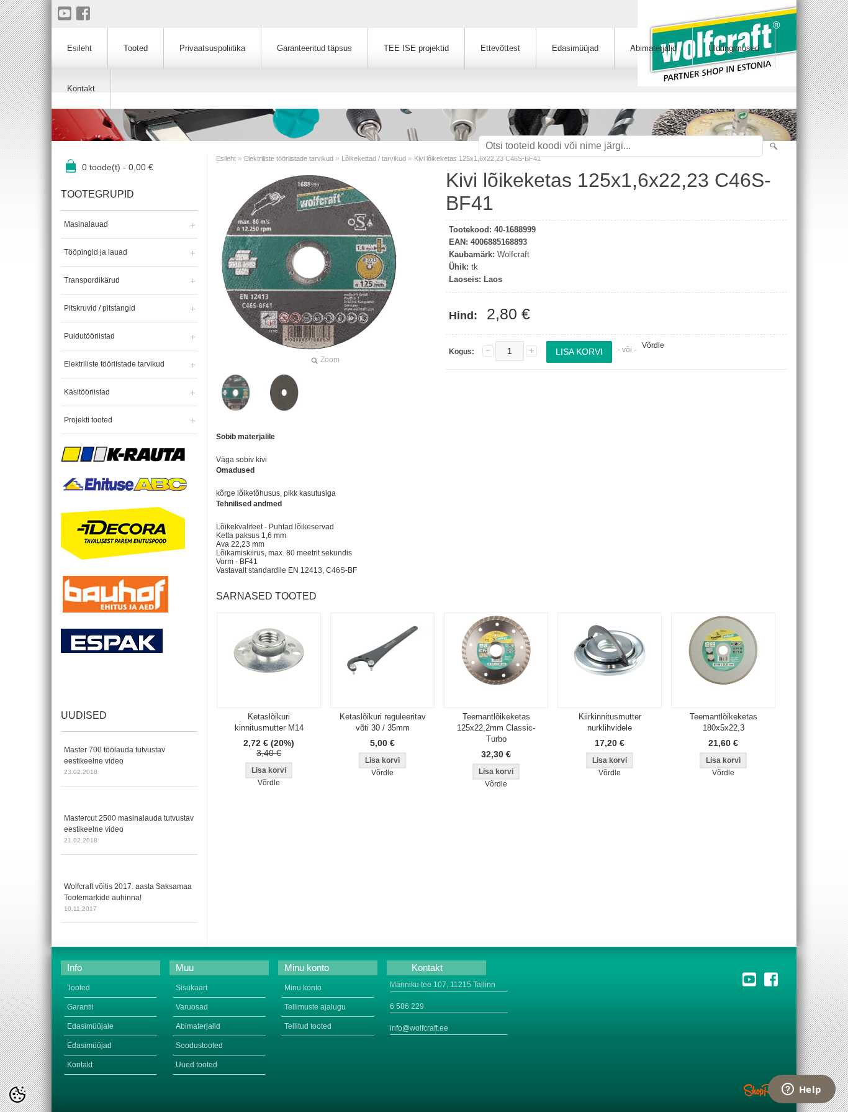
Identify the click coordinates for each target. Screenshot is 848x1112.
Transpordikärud (92, 280)
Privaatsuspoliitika (212, 48)
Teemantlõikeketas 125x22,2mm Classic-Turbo (496, 728)
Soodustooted (199, 1045)
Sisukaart (191, 987)
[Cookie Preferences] (17, 1094)
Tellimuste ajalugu (315, 1007)
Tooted (136, 48)
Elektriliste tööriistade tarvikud (114, 364)
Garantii (80, 1007)
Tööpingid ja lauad (95, 252)
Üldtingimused (733, 48)
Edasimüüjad (575, 48)
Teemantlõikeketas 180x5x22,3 (723, 722)
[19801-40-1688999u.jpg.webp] (236, 392)
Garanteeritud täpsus (314, 48)
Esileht (226, 158)
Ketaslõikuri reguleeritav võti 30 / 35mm (383, 722)
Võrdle (653, 345)
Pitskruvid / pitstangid (99, 308)
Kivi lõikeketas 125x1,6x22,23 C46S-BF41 (477, 158)
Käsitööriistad (87, 392)
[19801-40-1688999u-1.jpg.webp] (284, 392)
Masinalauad (86, 224)
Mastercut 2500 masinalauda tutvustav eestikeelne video (129, 829)
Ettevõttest (500, 48)
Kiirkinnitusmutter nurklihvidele (610, 722)
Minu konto (303, 987)
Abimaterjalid (653, 48)
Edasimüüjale (90, 1026)
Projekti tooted (88, 420)
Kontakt (81, 88)
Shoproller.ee (765, 1090)
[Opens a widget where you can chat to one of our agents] (801, 1090)
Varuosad (192, 1007)
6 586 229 (407, 1006)
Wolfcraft (513, 254)
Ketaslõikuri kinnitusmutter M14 (269, 722)
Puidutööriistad (89, 336)
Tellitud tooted (308, 1026)
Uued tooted (196, 1064)
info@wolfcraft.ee (419, 1028)
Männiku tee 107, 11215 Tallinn (442, 984)
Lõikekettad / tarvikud (373, 158)
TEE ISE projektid (416, 48)
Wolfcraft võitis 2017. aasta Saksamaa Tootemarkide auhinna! (128, 897)
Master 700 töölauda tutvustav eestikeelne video (114, 760)
